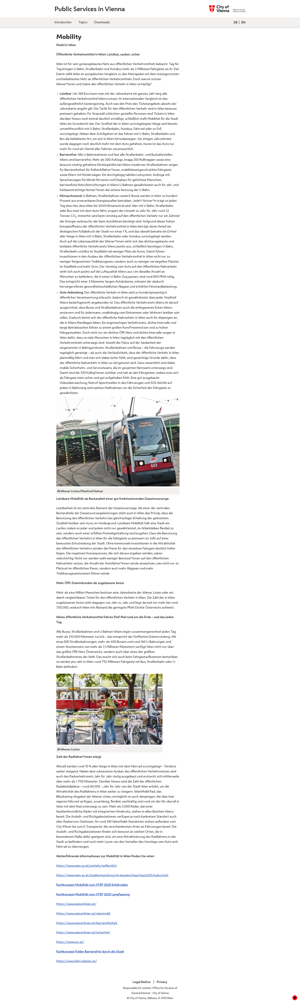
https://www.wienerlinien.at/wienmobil (83, 913)
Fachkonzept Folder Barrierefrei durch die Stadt (90, 951)
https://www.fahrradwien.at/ (76, 961)
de (236, 22)
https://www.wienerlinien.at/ (76, 904)
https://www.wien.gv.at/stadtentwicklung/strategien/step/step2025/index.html (112, 875)
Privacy (162, 982)
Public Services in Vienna (90, 9)
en (243, 22)
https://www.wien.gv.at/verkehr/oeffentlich (86, 865)
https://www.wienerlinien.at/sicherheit (83, 932)
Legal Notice (142, 982)
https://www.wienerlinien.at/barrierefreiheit (86, 923)
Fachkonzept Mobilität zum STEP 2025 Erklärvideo (92, 885)
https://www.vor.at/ (70, 942)
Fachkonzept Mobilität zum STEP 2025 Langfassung (93, 894)
